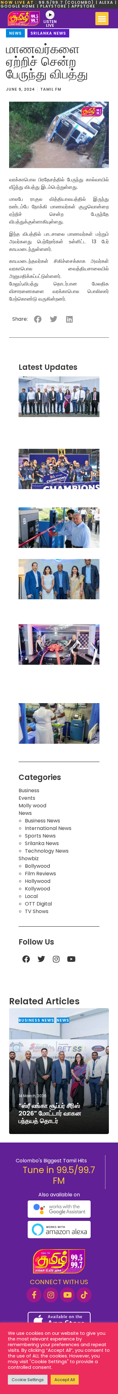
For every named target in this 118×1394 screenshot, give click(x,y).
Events (27, 798)
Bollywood (37, 866)
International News (48, 828)
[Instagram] (56, 959)
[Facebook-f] (34, 1294)
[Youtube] (71, 959)
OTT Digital (38, 903)
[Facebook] (26, 959)
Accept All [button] (64, 1380)
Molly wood (32, 805)
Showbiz (29, 858)
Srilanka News (48, 33)
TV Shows (36, 911)
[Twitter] (41, 959)
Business (29, 790)
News (15, 33)
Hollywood (37, 881)
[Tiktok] (84, 1294)
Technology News (47, 851)
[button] (102, 18)
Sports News (40, 835)
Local (31, 896)
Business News (42, 820)
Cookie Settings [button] (28, 1380)
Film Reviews (40, 873)
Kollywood (37, 888)
